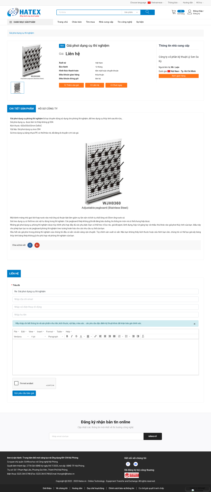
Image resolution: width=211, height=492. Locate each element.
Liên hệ (95, 85)
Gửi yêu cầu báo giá (24, 393)
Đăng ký (153, 436)
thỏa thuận (99, 75)
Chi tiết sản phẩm (21, 108)
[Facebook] (30, 245)
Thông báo (173, 2)
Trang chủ (62, 22)
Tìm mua (90, 22)
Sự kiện (140, 22)
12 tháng (98, 67)
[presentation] (16, 331)
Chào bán (77, 22)
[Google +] (37, 245)
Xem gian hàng (178, 76)
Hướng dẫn (188, 2)
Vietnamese (156, 2)
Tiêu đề (16, 285)
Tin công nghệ (125, 22)
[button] (21, 336)
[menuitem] (16, 331)
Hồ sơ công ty (48, 108)
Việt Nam (99, 63)
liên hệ (98, 79)
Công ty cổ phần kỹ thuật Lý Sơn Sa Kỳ (179, 59)
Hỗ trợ (199, 2)
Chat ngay (117, 85)
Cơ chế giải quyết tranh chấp (151, 488)
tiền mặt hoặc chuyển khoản (106, 71)
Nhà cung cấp (106, 22)
